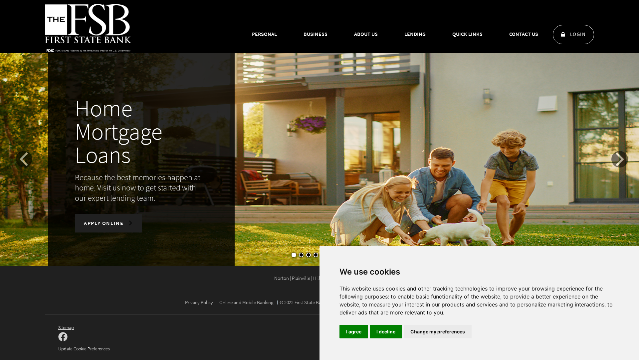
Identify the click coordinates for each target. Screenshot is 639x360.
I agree (353, 331)
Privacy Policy (199, 302)
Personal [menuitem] (264, 34)
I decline (385, 331)
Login (578, 34)
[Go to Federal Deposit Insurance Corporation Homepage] (88, 50)
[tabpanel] (319, 164)
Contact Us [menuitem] (523, 34)
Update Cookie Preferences (84, 349)
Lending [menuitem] (415, 34)
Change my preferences (437, 331)
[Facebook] (63, 337)
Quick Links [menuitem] (467, 34)
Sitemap (66, 327)
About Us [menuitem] (366, 34)
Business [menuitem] (315, 34)
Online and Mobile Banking (246, 302)
